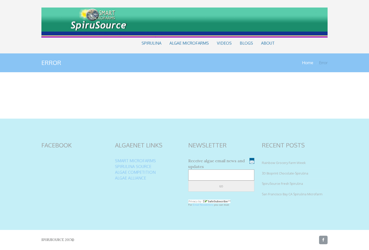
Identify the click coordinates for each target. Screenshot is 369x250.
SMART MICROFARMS (135, 160)
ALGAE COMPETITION (135, 172)
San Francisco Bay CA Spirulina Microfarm (292, 194)
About (268, 43)
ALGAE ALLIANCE (130, 178)
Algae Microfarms (189, 43)
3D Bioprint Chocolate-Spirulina (285, 173)
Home (307, 62)
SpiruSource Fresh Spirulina (282, 184)
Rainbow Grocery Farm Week (284, 163)
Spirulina (151, 43)
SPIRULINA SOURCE (133, 166)
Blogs (246, 43)
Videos (224, 43)
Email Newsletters (203, 204)
